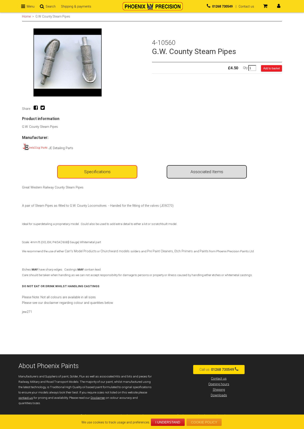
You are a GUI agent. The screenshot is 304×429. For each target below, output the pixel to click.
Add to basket (271, 68)
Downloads (219, 395)
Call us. (216, 369)
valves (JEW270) (162, 206)
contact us (25, 397)
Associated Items (207, 171)
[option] (87, 62)
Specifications (97, 171)
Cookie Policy (204, 422)
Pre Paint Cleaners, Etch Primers (170, 251)
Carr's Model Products (81, 251)
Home (26, 16)
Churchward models (115, 251)
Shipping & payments (76, 6)
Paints (204, 251)
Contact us (219, 379)
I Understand (167, 422)
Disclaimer (98, 397)
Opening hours (218, 384)
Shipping (219, 390)
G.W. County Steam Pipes (52, 16)
